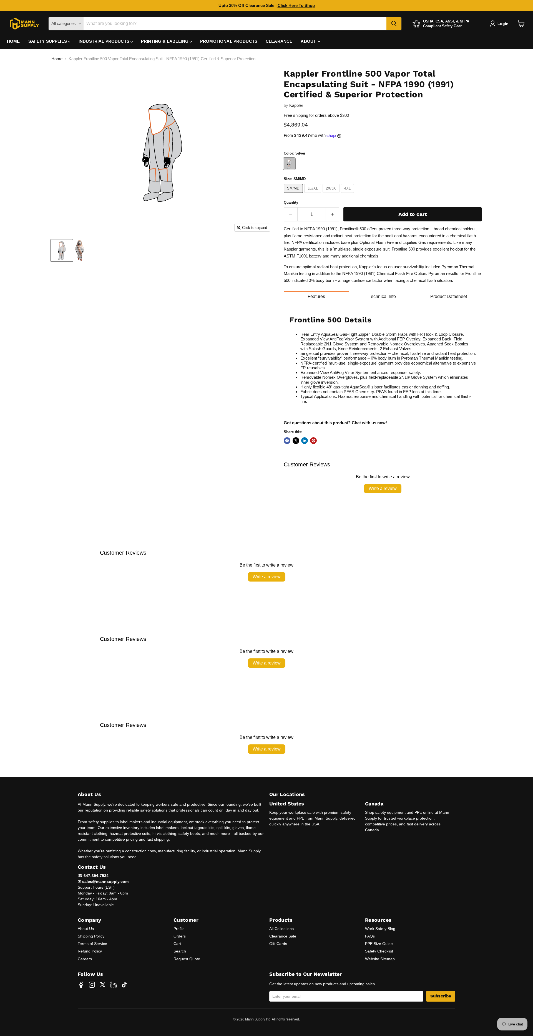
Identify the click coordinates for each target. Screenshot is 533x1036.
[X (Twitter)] (102, 984)
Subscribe (440, 996)
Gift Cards (278, 943)
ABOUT (309, 41)
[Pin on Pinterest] (313, 440)
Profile (179, 928)
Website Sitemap (380, 959)
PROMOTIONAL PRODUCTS (228, 41)
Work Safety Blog (380, 928)
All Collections (281, 928)
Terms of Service (92, 943)
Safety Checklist (379, 951)
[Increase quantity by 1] (333, 214)
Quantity (291, 202)
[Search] (393, 23)
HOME (13, 41)
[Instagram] (92, 984)
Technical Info (382, 296)
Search (180, 951)
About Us (86, 928)
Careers (85, 959)
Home (56, 58)
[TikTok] (124, 984)
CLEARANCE (279, 41)
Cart (177, 943)
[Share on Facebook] (287, 440)
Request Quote (187, 959)
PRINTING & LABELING (165, 41)
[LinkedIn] (113, 984)
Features (316, 296)
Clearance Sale (282, 936)
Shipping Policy (91, 936)
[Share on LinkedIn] (304, 440)
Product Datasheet (448, 296)
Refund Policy (90, 951)
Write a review (383, 488)
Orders (180, 936)
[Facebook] (81, 984)
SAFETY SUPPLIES (48, 41)
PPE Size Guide (379, 943)
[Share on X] (296, 440)
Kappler (296, 105)
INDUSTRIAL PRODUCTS (104, 41)
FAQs (370, 936)
